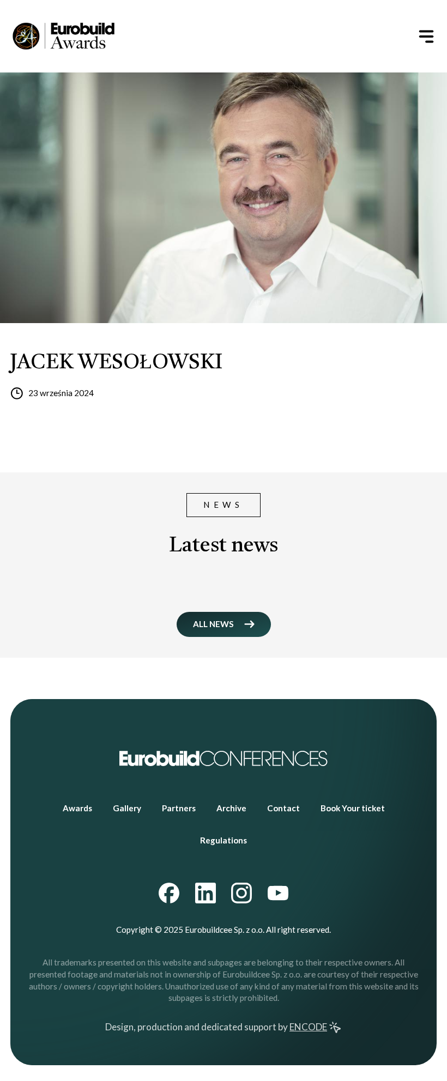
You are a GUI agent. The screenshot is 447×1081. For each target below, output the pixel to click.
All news (213, 624)
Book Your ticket (353, 808)
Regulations (223, 840)
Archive (231, 808)
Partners (179, 808)
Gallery (127, 808)
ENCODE (308, 1027)
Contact (283, 808)
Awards (77, 808)
